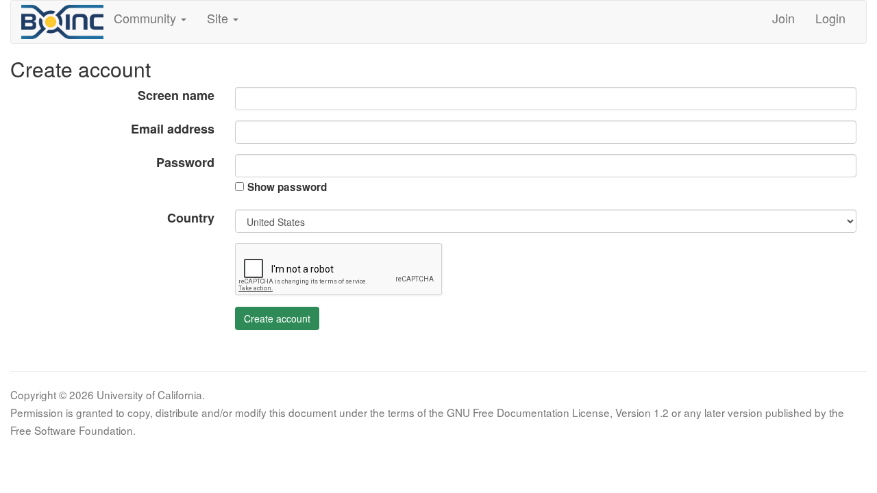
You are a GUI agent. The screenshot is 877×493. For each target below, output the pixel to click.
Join (783, 18)
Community (147, 18)
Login (830, 18)
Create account (277, 318)
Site (219, 18)
